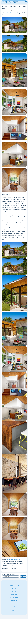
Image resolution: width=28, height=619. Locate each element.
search (14, 588)
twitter (14, 607)
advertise (14, 594)
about (14, 591)
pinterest (14, 600)
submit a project (14, 582)
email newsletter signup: (8, 574)
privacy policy (14, 597)
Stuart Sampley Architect (13, 559)
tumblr (14, 610)
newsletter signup (14, 585)
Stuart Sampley (10, 13)
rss (14, 613)
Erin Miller (5, 10)
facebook (14, 604)
